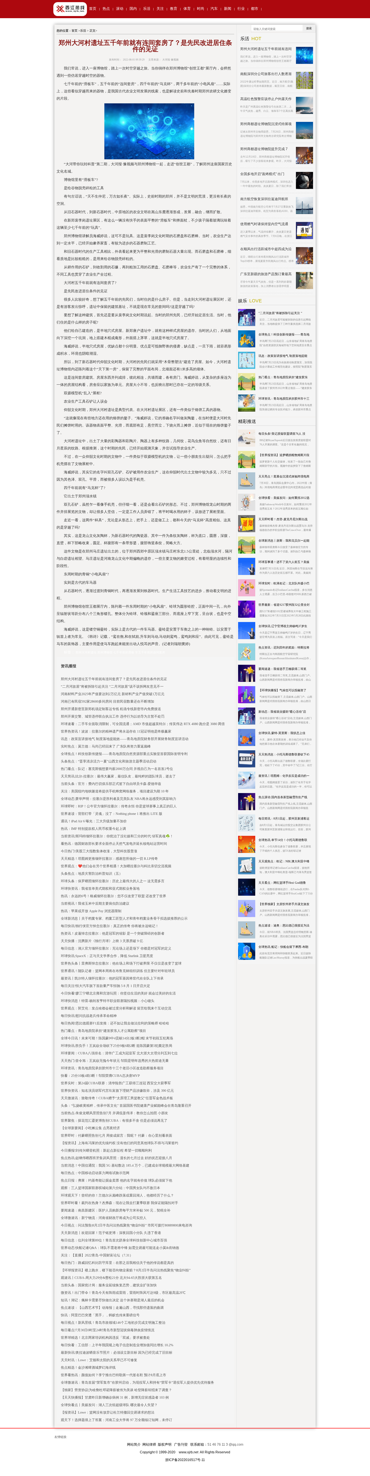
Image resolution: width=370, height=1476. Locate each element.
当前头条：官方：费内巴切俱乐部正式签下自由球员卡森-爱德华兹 (111, 784)
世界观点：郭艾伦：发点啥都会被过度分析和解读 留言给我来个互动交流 (116, 1008)
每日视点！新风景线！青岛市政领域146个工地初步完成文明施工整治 (113, 1322)
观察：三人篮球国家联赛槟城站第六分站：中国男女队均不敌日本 (110, 1188)
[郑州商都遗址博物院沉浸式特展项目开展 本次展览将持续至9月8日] (304, 130)
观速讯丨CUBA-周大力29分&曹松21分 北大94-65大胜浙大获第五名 (111, 1277)
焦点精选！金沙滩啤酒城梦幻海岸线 (88, 1367)
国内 (133, 9)
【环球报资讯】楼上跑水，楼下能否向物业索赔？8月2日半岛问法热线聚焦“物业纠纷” (126, 1270)
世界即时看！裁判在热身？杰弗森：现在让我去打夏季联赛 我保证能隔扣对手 (119, 1203)
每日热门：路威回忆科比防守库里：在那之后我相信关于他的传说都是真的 (117, 1263)
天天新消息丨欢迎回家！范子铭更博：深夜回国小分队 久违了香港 (111, 1233)
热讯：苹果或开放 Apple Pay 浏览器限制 (91, 911)
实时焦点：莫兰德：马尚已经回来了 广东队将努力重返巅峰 (106, 746)
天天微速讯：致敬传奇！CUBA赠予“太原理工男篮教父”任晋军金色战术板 (117, 1098)
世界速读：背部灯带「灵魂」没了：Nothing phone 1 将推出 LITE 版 (111, 814)
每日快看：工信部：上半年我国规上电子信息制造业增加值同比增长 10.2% (117, 1345)
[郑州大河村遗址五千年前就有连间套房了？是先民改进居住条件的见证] (304, 55)
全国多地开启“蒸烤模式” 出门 (262, 174)
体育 (187, 9)
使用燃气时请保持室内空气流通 (264, 224)
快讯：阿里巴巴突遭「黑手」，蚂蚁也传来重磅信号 (100, 1315)
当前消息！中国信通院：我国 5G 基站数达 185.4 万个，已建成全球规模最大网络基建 (125, 1165)
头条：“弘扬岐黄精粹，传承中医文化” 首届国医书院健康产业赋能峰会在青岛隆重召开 (126, 1105)
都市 (254, 9)
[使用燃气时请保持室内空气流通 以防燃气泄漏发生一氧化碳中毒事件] (304, 230)
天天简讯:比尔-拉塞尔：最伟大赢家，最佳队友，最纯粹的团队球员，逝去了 (118, 776)
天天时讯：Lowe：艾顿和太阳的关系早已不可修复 (99, 1360)
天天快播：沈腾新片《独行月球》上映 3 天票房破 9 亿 (102, 941)
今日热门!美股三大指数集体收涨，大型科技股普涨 (99, 851)
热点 (106, 9)
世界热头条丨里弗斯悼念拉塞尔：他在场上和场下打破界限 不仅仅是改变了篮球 (121, 963)
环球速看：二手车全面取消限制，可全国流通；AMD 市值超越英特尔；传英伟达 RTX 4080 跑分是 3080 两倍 (143, 724)
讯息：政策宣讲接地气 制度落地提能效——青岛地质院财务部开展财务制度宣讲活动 (124, 739)
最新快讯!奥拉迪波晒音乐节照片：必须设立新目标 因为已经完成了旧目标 (116, 1352)
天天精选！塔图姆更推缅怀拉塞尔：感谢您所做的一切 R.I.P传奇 (109, 858)
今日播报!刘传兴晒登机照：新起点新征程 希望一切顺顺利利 (106, 1150)
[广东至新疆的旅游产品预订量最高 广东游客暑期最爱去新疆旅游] (304, 280)
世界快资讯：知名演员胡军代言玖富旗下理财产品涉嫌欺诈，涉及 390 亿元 (117, 1090)
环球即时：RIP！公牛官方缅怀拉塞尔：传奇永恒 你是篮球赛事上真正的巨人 (119, 806)
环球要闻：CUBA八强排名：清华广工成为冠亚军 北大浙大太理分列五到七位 (119, 1053)
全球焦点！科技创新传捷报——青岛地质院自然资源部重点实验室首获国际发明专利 (124, 754)
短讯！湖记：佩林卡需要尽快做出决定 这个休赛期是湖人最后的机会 (112, 1300)
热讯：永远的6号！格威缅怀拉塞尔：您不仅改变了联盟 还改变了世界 (113, 896)
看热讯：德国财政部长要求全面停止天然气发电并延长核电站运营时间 (114, 843)
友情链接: (60, 1437)
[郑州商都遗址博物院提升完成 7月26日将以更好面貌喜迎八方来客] (304, 155)
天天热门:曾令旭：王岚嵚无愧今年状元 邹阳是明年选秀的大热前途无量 (115, 1060)
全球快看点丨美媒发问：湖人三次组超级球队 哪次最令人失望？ (109, 1405)
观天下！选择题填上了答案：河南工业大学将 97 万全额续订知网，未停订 (116, 1420)
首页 (92, 9)
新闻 (227, 9)
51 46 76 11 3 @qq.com (225, 1444)
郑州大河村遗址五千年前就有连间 (266, 49)
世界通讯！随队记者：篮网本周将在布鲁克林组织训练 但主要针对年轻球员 (118, 971)
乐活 (146, 9)
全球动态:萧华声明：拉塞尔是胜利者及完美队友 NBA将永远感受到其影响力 (118, 799)
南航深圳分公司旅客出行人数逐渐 (266, 74)
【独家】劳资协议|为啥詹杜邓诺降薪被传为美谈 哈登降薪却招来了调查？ (116, 1390)
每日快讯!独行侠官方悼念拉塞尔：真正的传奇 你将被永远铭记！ (110, 926)
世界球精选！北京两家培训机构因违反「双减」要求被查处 (105, 1337)
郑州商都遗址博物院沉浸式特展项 (266, 124)
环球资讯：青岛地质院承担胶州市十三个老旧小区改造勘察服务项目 (112, 1068)
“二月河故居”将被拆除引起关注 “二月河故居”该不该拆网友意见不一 (112, 686)
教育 (173, 9)
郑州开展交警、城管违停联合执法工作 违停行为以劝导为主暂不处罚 (112, 716)
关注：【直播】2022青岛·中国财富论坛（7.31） (97, 1255)
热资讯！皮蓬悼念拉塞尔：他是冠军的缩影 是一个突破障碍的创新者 (112, 933)
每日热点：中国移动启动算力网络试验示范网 (95, 1173)
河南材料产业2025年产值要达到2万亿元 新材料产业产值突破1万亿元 (112, 694)
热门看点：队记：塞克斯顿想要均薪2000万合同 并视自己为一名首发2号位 (117, 769)
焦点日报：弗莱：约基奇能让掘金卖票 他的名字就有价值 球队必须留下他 (116, 1180)
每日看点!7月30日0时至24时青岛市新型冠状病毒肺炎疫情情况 (107, 1330)
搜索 (309, 28)
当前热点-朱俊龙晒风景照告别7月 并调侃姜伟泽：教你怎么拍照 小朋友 (114, 1113)
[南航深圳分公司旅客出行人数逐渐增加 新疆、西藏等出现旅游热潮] (304, 80)
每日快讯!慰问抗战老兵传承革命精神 (89, 1016)
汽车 (214, 9)
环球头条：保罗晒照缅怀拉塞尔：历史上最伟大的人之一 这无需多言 (112, 881)
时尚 (200, 9)
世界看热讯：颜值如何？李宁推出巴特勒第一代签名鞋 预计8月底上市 (113, 1375)
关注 (160, 9)
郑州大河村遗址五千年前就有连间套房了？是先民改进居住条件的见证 (114, 679)
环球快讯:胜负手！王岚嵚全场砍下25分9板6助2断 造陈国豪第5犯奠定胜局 (116, 1046)
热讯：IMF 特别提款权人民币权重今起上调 (93, 828)
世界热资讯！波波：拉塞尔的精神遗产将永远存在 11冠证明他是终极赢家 (116, 731)
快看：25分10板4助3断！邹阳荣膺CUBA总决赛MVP (100, 1075)
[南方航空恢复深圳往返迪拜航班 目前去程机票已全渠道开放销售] (304, 205)
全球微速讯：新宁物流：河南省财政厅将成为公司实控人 (103, 1218)
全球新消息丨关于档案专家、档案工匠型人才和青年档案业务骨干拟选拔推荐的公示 (124, 918)
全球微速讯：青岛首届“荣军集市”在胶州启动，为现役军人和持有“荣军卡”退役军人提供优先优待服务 (137, 1382)
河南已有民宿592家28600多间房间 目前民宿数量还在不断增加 (107, 701)
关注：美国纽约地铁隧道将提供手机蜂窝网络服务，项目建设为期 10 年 (115, 791)
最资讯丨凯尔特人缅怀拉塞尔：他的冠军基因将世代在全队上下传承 (112, 978)
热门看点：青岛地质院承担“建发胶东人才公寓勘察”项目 (103, 1031)
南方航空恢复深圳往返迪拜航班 (264, 199)
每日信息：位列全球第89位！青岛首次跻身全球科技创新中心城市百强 (114, 1240)
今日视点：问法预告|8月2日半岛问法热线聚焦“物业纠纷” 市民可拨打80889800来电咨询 (126, 1225)
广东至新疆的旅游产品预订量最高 (266, 274)
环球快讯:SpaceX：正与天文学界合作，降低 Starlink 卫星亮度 (107, 956)
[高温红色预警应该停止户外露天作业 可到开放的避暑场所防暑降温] (304, 105)
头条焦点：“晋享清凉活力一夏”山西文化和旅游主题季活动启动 (108, 761)
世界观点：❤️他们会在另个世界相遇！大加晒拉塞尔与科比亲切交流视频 (116, 866)
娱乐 (242, 300)
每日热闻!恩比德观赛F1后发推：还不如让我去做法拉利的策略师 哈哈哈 (115, 1023)
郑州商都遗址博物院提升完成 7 (264, 149)
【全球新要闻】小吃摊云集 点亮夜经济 (90, 1128)
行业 (241, 9)
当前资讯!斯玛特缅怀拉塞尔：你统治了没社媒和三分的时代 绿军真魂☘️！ (117, 836)
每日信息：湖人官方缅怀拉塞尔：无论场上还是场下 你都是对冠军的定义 (116, 948)
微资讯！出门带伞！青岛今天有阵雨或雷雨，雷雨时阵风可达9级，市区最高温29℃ (123, 1292)
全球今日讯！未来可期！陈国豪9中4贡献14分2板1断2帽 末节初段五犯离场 (117, 1038)
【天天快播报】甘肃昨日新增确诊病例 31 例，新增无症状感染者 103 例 (115, 1397)
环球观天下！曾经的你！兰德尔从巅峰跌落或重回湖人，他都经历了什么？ (117, 1195)
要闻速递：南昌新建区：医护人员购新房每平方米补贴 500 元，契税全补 (115, 1210)
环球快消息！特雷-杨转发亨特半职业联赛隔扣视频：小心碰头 (107, 1001)
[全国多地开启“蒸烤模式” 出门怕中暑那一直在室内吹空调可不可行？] (304, 180)
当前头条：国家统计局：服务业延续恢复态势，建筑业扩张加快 (109, 1285)
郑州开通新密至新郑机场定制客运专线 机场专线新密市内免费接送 (111, 709)
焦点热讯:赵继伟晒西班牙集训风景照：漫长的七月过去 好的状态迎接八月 (116, 1158)
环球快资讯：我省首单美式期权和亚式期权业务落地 (100, 888)
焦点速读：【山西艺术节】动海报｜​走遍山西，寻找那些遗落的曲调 (112, 1307)
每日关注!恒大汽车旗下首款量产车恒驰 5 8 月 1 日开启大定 (105, 986)
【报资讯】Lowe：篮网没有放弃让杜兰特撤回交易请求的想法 (107, 1412)
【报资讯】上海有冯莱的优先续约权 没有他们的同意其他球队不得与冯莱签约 (119, 1143)
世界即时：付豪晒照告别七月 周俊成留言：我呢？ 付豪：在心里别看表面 (116, 1135)
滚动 (119, 9)
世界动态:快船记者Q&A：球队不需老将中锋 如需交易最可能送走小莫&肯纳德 (120, 1248)
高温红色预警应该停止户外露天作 (266, 99)
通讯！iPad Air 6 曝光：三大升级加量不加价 (94, 821)
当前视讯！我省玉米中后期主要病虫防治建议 (95, 903)
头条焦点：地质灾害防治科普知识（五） (91, 873)
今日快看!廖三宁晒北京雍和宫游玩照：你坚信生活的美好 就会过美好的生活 (118, 993)
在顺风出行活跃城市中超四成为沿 (266, 249)
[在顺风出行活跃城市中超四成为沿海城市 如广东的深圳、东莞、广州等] (304, 255)
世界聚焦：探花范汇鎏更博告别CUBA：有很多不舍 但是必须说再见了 (114, 1120)
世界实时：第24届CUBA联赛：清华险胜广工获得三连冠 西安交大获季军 (116, 1083)
